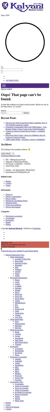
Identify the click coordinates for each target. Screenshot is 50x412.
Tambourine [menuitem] (19, 313)
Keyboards (10, 220)
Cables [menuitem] (17, 363)
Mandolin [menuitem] (18, 265)
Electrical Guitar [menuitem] (21, 263)
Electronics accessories (14, 216)
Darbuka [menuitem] (18, 288)
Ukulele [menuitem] (18, 272)
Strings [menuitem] (17, 399)
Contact (8, 183)
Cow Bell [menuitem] (18, 317)
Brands (8, 181)
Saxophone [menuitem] (19, 338)
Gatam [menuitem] (17, 301)
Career (8, 185)
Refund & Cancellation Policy (17, 201)
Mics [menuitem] (16, 367)
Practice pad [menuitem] (19, 309)
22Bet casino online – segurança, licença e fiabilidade (25, 139)
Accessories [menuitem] (16, 382)
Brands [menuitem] (8, 403)
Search (3, 111)
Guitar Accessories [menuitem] (22, 386)
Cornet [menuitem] (17, 336)
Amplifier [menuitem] (18, 361)
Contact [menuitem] (8, 409)
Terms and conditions (13, 205)
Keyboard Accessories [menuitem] (23, 392)
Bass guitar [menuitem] (19, 261)
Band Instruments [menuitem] (16, 330)
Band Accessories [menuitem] (21, 394)
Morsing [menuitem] (18, 328)
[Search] (2, 72)
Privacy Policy (11, 199)
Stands (8, 222)
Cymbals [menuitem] (18, 286)
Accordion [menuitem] (19, 349)
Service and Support (13, 207)
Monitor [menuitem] (18, 374)
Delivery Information (13, 197)
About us (9, 194)
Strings (8, 224)
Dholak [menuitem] (17, 290)
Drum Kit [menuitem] (18, 294)
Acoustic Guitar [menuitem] (23, 259)
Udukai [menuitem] (17, 315)
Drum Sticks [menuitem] (19, 299)
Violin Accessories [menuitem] (21, 390)
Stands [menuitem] (17, 397)
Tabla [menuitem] (17, 311)
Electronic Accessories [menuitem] (18, 357)
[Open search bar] (2, 67)
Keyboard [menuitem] (18, 353)
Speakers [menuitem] (18, 380)
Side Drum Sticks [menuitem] (21, 342)
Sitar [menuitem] (16, 267)
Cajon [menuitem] (17, 282)
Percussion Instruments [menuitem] (18, 278)
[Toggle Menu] (4, 86)
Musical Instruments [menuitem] (15, 255)
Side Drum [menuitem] (19, 340)
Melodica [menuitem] (18, 326)
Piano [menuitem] (17, 355)
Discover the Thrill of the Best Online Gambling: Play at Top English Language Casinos (26, 124)
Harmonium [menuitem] (19, 351)
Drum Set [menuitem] (18, 297)
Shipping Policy (11, 203)
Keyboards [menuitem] (14, 347)
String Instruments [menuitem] (17, 257)
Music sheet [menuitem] (19, 401)
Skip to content (6, 89)
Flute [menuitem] (17, 322)
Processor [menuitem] (18, 376)
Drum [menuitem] (17, 292)
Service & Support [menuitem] (12, 407)
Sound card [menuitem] (19, 378)
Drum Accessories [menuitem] (21, 388)
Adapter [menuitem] (18, 359)
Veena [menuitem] (17, 274)
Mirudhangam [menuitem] (20, 303)
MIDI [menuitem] (17, 369)
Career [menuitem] (8, 405)
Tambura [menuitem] (18, 269)
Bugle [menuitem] (17, 332)
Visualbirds (36, 228)
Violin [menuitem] (17, 276)
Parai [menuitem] (17, 307)
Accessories (10, 218)
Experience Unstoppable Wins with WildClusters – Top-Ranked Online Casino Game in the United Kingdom (26, 128)
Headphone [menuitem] (19, 365)
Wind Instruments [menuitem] (16, 319)
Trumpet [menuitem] (18, 344)
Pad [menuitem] (16, 305)
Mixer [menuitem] (17, 372)
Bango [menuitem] (17, 280)
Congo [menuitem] (17, 284)
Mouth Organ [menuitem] (20, 324)
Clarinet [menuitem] (18, 334)
